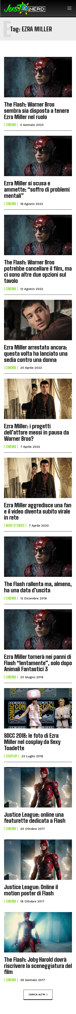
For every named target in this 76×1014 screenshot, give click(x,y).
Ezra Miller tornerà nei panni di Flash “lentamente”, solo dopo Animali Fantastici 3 (38, 663)
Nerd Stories (15, 525)
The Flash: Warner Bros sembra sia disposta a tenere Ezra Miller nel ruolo (36, 110)
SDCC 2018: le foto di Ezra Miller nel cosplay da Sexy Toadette (32, 741)
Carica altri (37, 994)
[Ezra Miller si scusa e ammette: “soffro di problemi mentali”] (38, 156)
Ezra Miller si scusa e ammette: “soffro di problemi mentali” (37, 189)
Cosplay (11, 756)
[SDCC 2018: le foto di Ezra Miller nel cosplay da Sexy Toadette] (38, 708)
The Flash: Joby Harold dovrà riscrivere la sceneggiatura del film (38, 965)
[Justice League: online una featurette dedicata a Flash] (38, 787)
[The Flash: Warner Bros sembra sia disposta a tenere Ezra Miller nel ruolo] (38, 77)
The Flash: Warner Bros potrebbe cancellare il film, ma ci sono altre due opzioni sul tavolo (38, 271)
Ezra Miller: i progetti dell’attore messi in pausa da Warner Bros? (36, 432)
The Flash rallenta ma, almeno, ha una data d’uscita (38, 587)
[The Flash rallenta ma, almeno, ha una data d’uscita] (38, 556)
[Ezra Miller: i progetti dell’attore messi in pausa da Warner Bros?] (38, 399)
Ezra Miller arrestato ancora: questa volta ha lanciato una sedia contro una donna (35, 353)
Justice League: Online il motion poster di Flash (31, 890)
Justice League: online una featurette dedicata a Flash (34, 817)
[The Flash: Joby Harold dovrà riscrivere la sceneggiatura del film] (38, 932)
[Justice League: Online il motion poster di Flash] (38, 859)
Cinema (11, 124)
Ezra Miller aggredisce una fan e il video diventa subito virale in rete (37, 511)
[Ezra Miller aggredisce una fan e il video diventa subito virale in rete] (38, 478)
